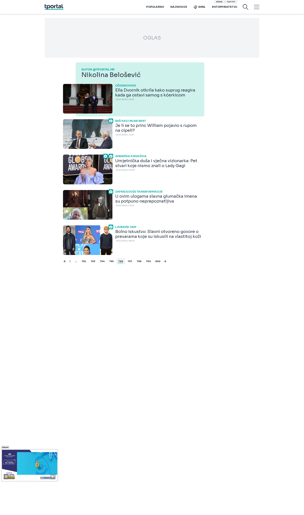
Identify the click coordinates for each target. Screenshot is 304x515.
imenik (219, 2)
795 (111, 261)
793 (93, 261)
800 (158, 261)
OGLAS (152, 38)
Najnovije (178, 7)
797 (130, 261)
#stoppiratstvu (224, 7)
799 (148, 261)
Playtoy (231, 2)
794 (102, 261)
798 (139, 261)
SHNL (202, 7)
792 (84, 261)
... (76, 261)
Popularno (155, 7)
